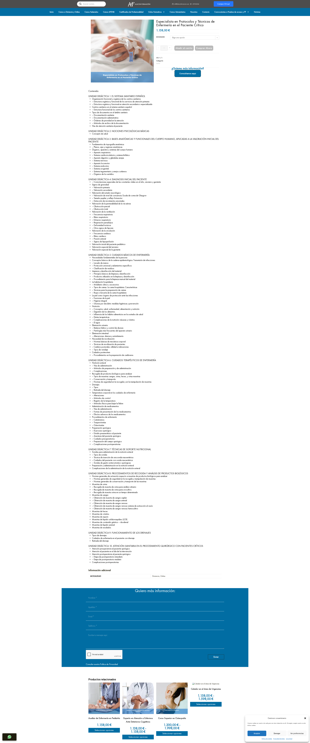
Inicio (52, 12)
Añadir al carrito (184, 48)
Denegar (277, 733)
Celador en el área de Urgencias (206, 688)
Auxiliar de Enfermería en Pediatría (104, 718)
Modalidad (160, 37)
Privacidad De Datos (279, 739)
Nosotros (193, 12)
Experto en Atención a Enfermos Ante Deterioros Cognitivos (138, 720)
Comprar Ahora (204, 48)
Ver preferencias (297, 733)
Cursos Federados (91, 12)
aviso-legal (289, 739)
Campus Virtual (223, 4)
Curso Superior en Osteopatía (172, 718)
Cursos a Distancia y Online (69, 12)
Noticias (257, 12)
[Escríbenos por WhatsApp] (9, 737)
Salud (158, 63)
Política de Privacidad (109, 664)
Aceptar (257, 733)
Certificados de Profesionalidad (131, 12)
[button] (305, 718)
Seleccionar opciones (104, 730)
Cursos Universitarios (177, 12)
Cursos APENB (108, 12)
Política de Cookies (267, 739)
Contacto (205, 12)
